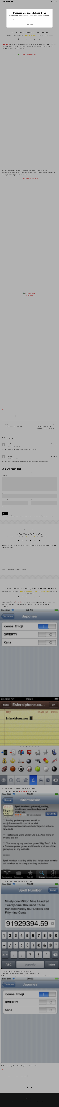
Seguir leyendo (29, 24)
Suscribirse (44, 19)
